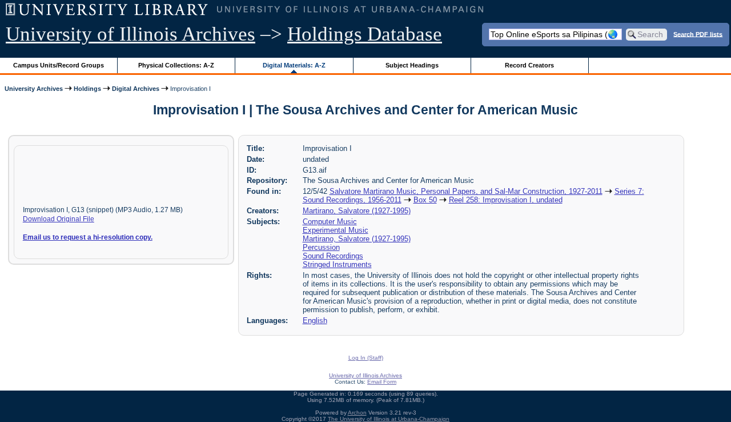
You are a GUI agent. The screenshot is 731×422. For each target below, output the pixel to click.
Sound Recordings (333, 256)
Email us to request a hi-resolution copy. (87, 237)
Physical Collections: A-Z (176, 65)
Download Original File (58, 219)
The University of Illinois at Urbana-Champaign (388, 419)
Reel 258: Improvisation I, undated (506, 200)
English (315, 320)
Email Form (381, 382)
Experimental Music (335, 230)
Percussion (321, 247)
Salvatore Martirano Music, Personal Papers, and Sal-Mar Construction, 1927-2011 (466, 191)
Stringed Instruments (337, 264)
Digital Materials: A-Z (294, 65)
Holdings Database (364, 34)
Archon (357, 412)
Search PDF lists (697, 33)
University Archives (34, 88)
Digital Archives (135, 88)
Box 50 (425, 200)
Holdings (87, 88)
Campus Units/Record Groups (58, 65)
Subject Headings (412, 65)
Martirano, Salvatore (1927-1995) (357, 210)
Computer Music (330, 221)
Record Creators (529, 65)
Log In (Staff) (365, 358)
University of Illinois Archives (130, 34)
